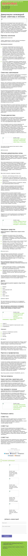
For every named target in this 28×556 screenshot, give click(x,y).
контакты (5, 548)
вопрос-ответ (11, 546)
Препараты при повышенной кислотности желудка (13, 500)
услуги (17, 546)
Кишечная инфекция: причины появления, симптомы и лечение (19, 140)
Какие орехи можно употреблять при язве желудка (13, 487)
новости (5, 546)
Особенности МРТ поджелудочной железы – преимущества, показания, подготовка (13, 316)
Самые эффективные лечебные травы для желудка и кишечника (19, 223)
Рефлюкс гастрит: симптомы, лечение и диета (13, 512)
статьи (22, 546)
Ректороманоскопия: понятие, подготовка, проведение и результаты (19, 407)
